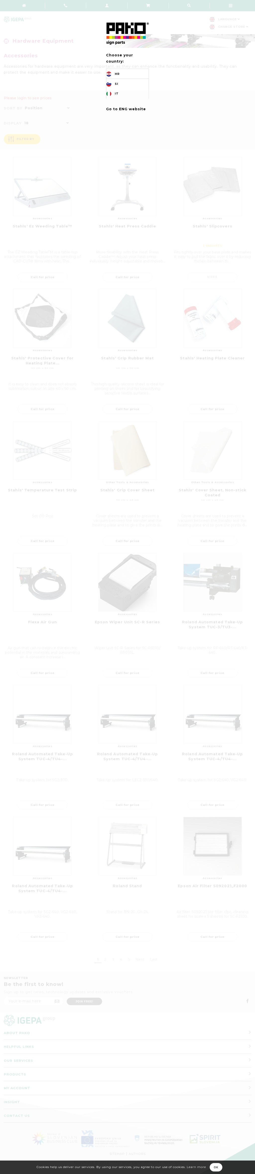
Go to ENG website (126, 109)
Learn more (196, 1167)
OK (216, 1167)
